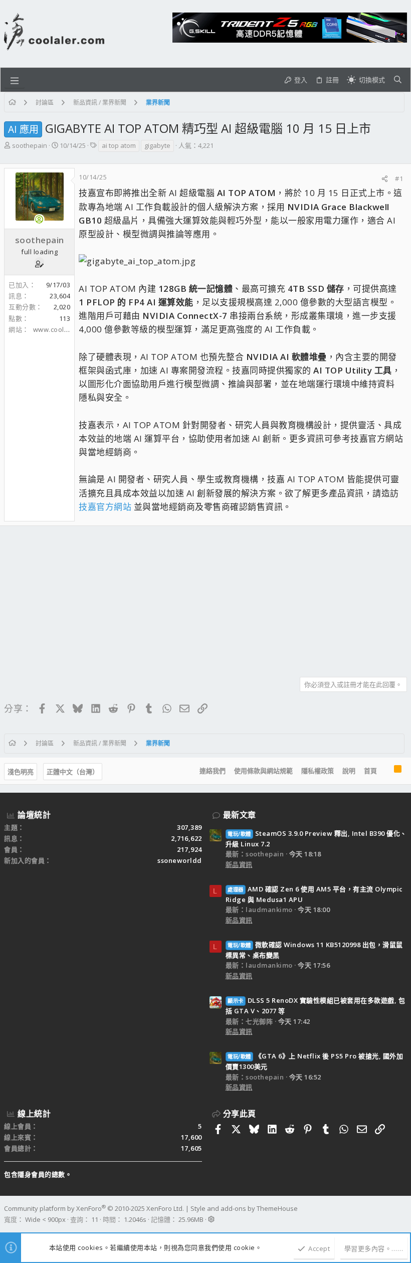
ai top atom (119, 145)
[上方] (385, 771)
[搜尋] (397, 80)
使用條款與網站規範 (263, 770)
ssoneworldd (179, 860)
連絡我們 (212, 770)
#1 (399, 178)
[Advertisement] (205, 597)
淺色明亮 (21, 771)
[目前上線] (39, 219)
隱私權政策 (317, 770)
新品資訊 (239, 864)
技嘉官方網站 (105, 506)
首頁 (370, 770)
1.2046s (135, 1219)
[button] (15, 80)
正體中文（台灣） (73, 771)
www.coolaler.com (62, 329)
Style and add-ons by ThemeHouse (244, 1208)
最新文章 (239, 814)
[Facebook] (402, 1213)
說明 (348, 770)
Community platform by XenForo (94, 1208)
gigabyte (157, 145)
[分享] (384, 179)
